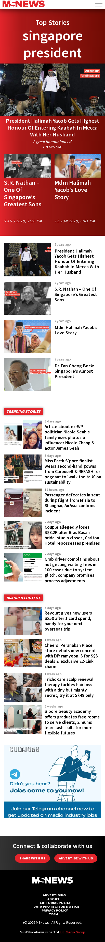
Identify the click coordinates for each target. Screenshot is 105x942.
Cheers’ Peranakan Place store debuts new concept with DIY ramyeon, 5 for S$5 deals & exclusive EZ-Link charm (71, 656)
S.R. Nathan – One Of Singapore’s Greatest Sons (23, 193)
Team (53, 914)
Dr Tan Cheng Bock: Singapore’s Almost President (74, 371)
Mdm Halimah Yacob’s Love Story (73, 190)
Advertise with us (76, 858)
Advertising (54, 895)
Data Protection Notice (56, 906)
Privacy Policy (55, 910)
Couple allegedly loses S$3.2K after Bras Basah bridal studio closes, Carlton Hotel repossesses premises (72, 535)
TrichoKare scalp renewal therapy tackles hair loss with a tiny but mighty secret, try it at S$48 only (69, 687)
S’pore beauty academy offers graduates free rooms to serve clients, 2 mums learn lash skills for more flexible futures (72, 722)
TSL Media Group (72, 932)
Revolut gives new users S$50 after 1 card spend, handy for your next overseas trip (68, 621)
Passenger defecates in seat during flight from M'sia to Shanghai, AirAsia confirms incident (72, 503)
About (53, 899)
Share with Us (32, 858)
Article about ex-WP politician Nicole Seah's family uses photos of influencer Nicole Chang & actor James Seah (70, 437)
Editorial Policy (55, 903)
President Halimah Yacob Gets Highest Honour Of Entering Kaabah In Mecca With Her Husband (52, 127)
